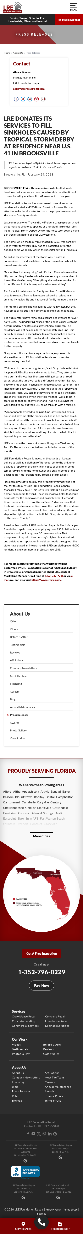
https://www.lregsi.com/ (46, 579)
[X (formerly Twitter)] (38, 1133)
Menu (73, 9)
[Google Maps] (55, 1133)
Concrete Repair (55, 1016)
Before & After (19, 636)
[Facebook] (28, 1133)
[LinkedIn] (49, 1133)
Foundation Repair (57, 1021)
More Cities (41, 836)
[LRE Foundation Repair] (12, 7)
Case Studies (17, 738)
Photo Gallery (18, 730)
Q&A (13, 621)
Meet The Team (19, 676)
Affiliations (16, 660)
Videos (14, 629)
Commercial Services (25, 1025)
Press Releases (19, 714)
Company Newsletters (23, 668)
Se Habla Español (69, 19)
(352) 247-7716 (54, 575)
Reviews (15, 652)
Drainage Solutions (57, 1025)
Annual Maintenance (22, 707)
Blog (12, 699)
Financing (16, 683)
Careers (14, 691)
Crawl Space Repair (24, 1016)
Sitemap (17, 1100)
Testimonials (17, 644)
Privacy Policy (54, 1096)
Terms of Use (53, 1100)
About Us (20, 614)
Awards (14, 722)
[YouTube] (33, 1133)
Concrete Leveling (23, 1021)
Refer (15, 1096)
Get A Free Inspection (41, 953)
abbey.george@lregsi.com (29, 88)
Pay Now (41, 985)
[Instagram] (44, 1133)
